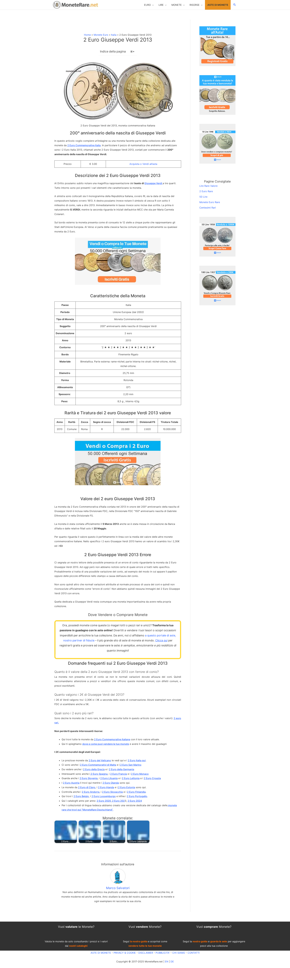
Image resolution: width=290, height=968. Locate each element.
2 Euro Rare (206, 191)
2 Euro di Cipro (86, 787)
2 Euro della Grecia (94, 769)
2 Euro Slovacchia (112, 791)
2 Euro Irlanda (106, 787)
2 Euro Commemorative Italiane (112, 739)
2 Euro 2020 (104, 800)
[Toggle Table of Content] (130, 51)
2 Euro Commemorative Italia (84, 145)
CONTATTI (194, 952)
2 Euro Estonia (126, 787)
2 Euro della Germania (121, 769)
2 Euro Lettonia (131, 778)
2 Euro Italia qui (137, 760)
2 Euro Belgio (81, 796)
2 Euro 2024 (135, 800)
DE (172, 961)
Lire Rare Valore (208, 185)
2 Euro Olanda (111, 782)
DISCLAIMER (145, 952)
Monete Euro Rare (209, 202)
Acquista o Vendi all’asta (143, 163)
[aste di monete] (217, 45)
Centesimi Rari (207, 207)
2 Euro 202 (118, 800)
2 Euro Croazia (152, 778)
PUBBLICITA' (163, 952)
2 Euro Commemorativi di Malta (98, 764)
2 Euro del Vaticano (100, 760)
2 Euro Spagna (99, 773)
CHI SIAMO (178, 952)
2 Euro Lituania (109, 778)
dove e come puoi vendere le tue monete (105, 743)
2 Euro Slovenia (89, 778)
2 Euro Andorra (90, 791)
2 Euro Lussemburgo (104, 796)
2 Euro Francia (118, 773)
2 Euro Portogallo (137, 796)
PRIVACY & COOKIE (124, 952)
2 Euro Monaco (140, 773)
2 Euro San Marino (130, 764)
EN (166, 961)
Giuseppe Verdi (153, 183)
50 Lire (203, 196)
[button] (149, 5)
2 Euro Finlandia (136, 791)
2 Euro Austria (71, 782)
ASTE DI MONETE (101, 952)
